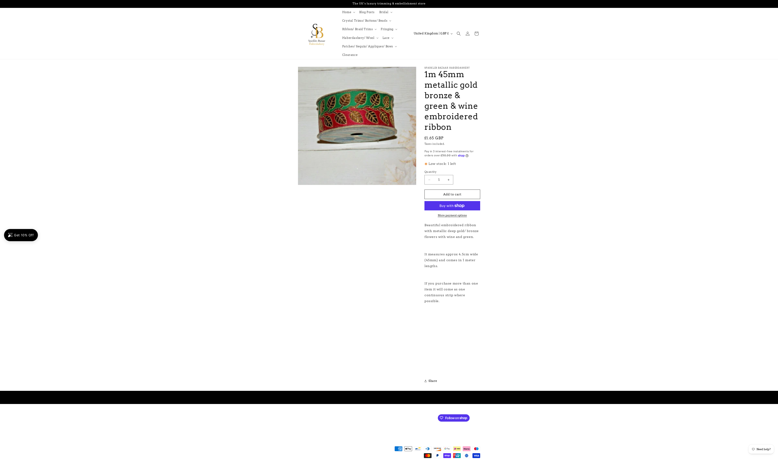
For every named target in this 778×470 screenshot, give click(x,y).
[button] (348, 12)
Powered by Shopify (357, 468)
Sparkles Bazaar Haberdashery (325, 468)
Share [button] (433, 381)
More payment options (452, 215)
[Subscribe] (366, 417)
